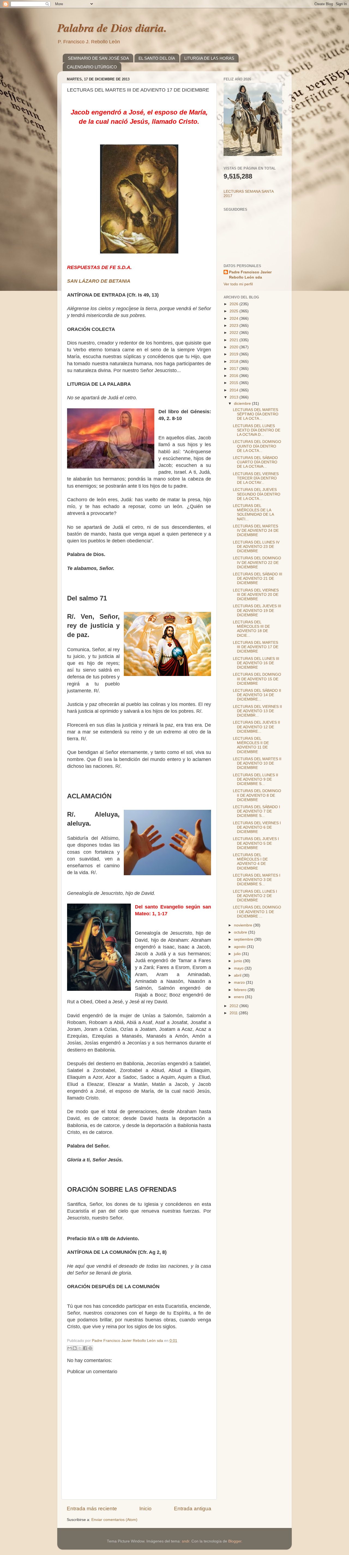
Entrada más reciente (92, 1508)
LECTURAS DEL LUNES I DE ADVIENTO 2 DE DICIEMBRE (255, 895)
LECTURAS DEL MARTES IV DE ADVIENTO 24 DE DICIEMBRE (256, 530)
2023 (234, 326)
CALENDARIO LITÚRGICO (92, 67)
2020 (234, 347)
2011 (234, 1013)
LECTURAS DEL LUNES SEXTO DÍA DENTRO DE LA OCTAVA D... (256, 430)
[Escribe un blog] (74, 1348)
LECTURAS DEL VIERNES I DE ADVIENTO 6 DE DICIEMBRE (257, 827)
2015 (234, 383)
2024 (234, 318)
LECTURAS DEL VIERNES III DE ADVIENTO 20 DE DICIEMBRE (256, 594)
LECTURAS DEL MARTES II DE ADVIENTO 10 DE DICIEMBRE (257, 763)
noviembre (243, 925)
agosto (240, 947)
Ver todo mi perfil (238, 284)
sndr (185, 1541)
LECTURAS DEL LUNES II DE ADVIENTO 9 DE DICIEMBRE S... (255, 779)
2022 (234, 333)
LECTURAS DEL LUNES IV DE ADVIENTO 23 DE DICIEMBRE (256, 546)
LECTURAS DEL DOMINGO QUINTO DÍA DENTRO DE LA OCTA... (257, 446)
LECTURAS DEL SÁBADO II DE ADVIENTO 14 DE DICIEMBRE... (257, 695)
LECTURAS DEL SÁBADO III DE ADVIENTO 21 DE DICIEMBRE (257, 578)
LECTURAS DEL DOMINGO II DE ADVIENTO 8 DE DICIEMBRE (257, 795)
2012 (234, 1006)
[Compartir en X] (80, 1348)
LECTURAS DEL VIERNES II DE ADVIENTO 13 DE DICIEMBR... (257, 711)
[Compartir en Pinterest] (90, 1348)
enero (239, 997)
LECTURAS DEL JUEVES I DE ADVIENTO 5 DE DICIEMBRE (256, 843)
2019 (234, 354)
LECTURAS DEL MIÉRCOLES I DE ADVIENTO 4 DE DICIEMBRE (250, 861)
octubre (241, 932)
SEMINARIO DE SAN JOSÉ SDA (98, 58)
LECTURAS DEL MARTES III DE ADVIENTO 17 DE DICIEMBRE (255, 647)
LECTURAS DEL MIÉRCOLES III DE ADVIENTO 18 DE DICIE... (251, 629)
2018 (234, 362)
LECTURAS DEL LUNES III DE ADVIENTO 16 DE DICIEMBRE (256, 663)
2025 (234, 311)
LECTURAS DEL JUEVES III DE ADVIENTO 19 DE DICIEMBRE (257, 610)
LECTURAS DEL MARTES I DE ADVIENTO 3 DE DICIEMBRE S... (256, 879)
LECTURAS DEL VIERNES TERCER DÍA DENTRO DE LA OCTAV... (256, 478)
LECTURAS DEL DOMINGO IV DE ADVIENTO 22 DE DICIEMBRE (257, 562)
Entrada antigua (192, 1508)
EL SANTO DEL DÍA (157, 58)
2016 (234, 376)
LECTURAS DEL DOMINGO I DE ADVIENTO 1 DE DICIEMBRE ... (257, 911)
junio (238, 961)
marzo (240, 982)
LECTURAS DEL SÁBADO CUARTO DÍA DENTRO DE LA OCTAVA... (255, 462)
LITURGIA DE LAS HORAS (209, 58)
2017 (234, 369)
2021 (234, 340)
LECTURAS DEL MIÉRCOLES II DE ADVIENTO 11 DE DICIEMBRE (251, 745)
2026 (234, 304)
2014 (234, 390)
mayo (239, 968)
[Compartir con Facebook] (85, 1348)
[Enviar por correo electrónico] (69, 1348)
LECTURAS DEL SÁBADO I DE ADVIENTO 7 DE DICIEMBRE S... (256, 811)
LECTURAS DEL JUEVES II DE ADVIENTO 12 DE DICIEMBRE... (256, 726)
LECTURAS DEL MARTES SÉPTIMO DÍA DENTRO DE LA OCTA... (255, 414)
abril (238, 975)
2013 (234, 397)
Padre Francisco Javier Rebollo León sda (250, 274)
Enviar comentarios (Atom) (114, 1520)
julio (238, 954)
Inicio (145, 1508)
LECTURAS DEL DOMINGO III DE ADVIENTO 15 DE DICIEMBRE (257, 678)
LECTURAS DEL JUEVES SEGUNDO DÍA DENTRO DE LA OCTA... (256, 494)
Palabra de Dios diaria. (112, 28)
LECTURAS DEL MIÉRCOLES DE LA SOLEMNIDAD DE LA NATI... (253, 512)
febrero (241, 990)
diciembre (243, 403)
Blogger (234, 1541)
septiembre (244, 939)
